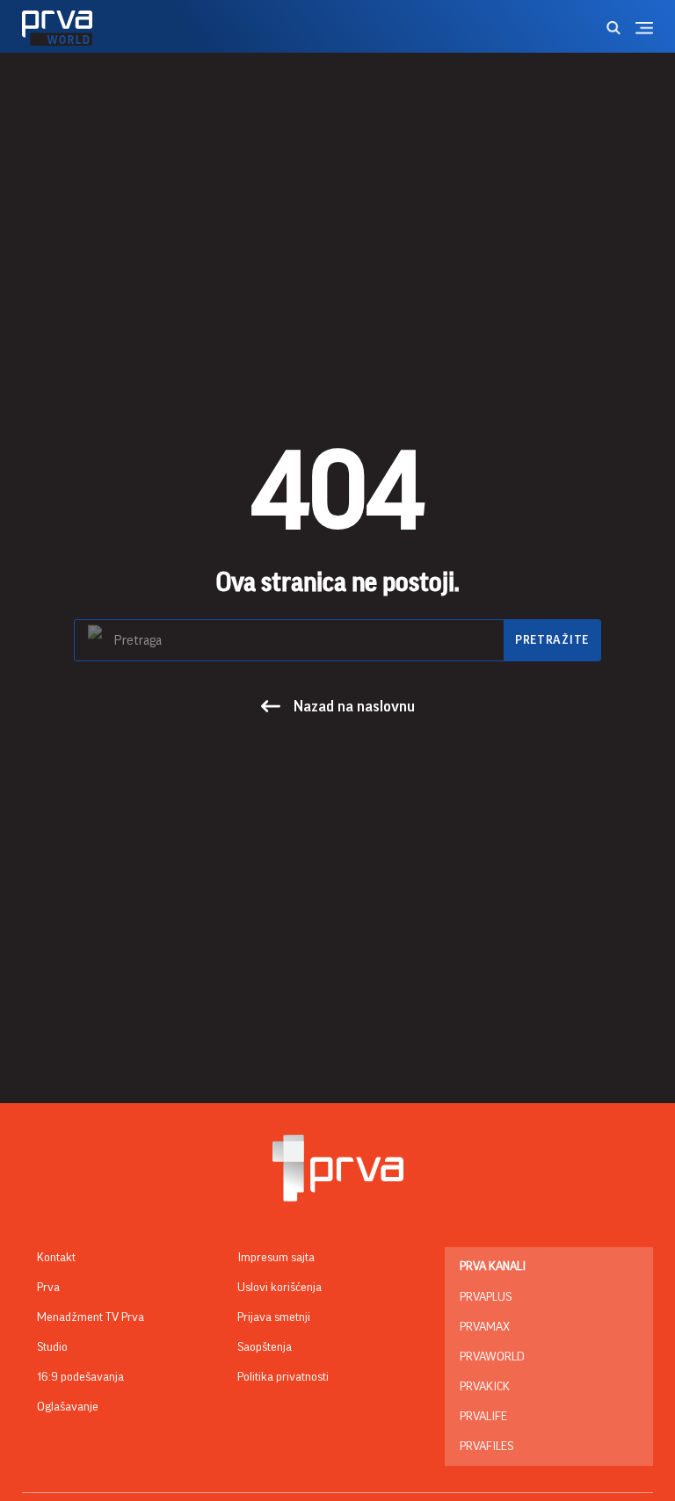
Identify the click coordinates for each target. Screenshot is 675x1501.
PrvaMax (485, 1327)
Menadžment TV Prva (90, 1317)
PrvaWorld (492, 1357)
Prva (48, 1287)
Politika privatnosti (283, 1377)
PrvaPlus (486, 1297)
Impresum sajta (276, 1258)
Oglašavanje (67, 1407)
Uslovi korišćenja (279, 1287)
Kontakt (56, 1258)
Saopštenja (264, 1347)
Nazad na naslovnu (354, 706)
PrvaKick (485, 1387)
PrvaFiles (486, 1446)
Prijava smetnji (273, 1317)
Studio (52, 1347)
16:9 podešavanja (80, 1377)
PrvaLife (483, 1417)
